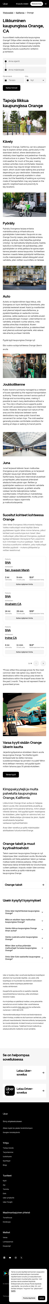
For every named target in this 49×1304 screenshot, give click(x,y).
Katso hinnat (11, 88)
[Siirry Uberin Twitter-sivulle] (21, 1258)
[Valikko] (46, 4)
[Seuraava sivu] (43, 663)
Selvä (41, 1298)
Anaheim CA (13, 604)
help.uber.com (23, 1007)
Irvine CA (11, 638)
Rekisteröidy (37, 4)
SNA (8, 562)
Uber (5, 3)
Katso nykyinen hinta (24, 584)
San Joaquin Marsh (17, 570)
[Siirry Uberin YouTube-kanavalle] (10, 1258)
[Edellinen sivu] (36, 663)
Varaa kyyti (11, 774)
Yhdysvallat (8, 13)
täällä (13, 1291)
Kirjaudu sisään (22, 4)
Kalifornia (20, 13)
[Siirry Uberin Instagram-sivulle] (16, 1258)
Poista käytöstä (29, 1298)
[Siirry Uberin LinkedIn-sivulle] (4, 1258)
